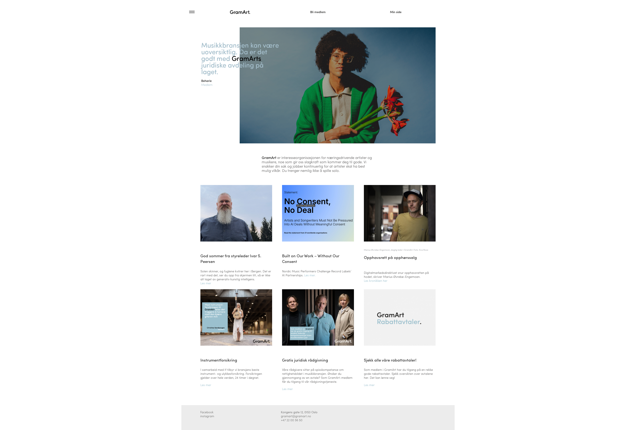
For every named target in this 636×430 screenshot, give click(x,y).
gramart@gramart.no (296, 416)
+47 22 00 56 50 (291, 420)
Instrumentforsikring (218, 360)
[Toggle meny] (188, 12)
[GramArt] (240, 12)
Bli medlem (318, 12)
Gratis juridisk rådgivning (305, 360)
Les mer (205, 283)
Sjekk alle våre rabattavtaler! (390, 360)
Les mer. (310, 275)
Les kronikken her (375, 280)
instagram (207, 416)
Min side (395, 12)
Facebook (206, 412)
